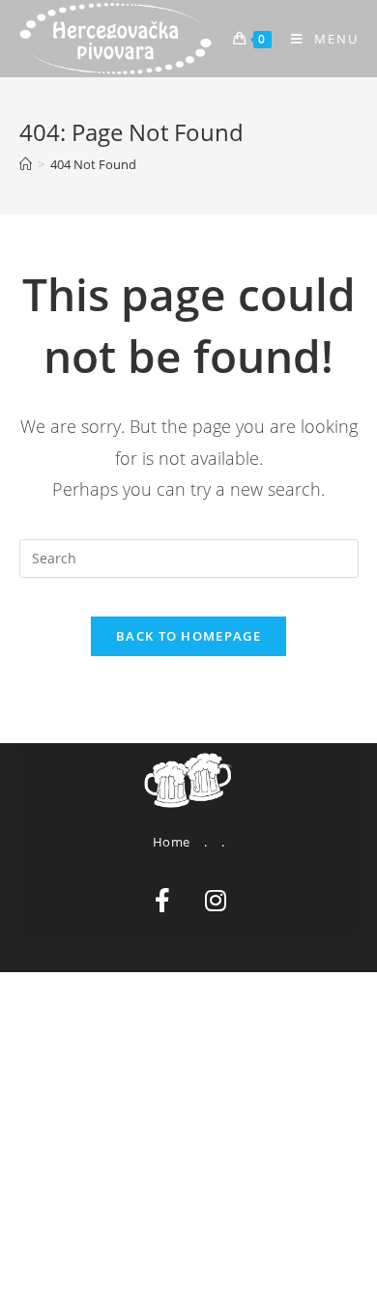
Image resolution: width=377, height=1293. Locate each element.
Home (171, 841)
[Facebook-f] (162, 900)
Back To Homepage (188, 636)
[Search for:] (189, 556)
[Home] (25, 164)
